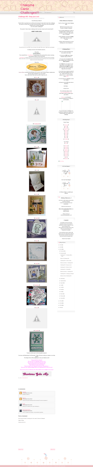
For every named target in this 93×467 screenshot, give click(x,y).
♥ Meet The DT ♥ (39, 12)
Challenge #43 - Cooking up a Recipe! (67, 273)
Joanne (66, 147)
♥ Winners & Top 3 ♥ (29, 12)
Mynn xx (24, 398)
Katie (66, 134)
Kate (37, 240)
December (62, 251)
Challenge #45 (25, 377)
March (62, 293)
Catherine (66, 150)
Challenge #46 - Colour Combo (65, 260)
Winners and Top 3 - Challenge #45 (66, 262)
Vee (37, 170)
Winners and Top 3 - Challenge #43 (66, 271)
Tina (66, 136)
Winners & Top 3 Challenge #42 (65, 275)
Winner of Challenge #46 (64, 258)
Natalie (66, 148)
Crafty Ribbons (30, 55)
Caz (37, 307)
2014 (61, 244)
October (62, 278)
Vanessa (37, 285)
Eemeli (66, 154)
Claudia (37, 330)
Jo (66, 157)
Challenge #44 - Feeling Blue (65, 269)
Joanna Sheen (22, 72)
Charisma (63, 97)
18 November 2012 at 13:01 (27, 404)
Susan (66, 133)
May (61, 289)
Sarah (36, 263)
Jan (36, 100)
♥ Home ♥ (21, 12)
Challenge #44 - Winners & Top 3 (66, 267)
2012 (61, 249)
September (63, 280)
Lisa (66, 126)
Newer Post (21, 449)
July (61, 285)
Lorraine (66, 139)
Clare (36, 77)
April (61, 291)
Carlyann (36, 124)
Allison (66, 145)
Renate (66, 153)
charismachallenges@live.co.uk (66, 92)
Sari (66, 137)
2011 (61, 300)
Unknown (24, 392)
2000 (61, 307)
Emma (66, 130)
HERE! (67, 76)
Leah (37, 147)
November (62, 253)
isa (37, 194)
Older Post (53, 449)
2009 (61, 305)
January (62, 298)
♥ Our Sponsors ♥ (47, 12)
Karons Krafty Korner (26, 409)
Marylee (66, 158)
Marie (66, 132)
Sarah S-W (66, 129)
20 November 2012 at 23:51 (27, 410)
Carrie (36, 218)
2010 (61, 303)
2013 (61, 247)
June (61, 287)
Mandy (66, 151)
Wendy (66, 155)
